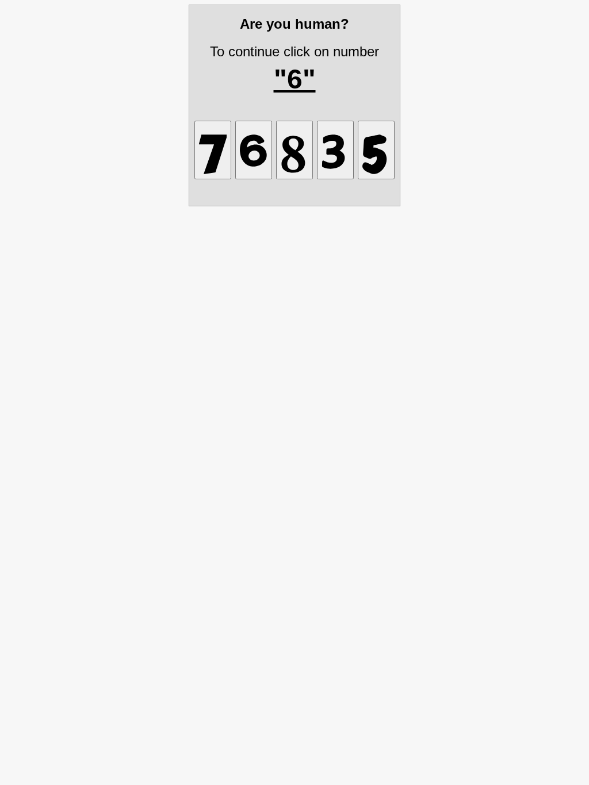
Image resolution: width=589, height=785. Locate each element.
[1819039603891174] (212, 150)
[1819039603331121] (335, 150)
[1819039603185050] (294, 150)
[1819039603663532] (253, 150)
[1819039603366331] (376, 150)
